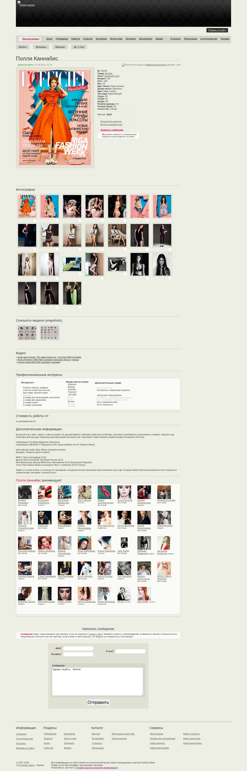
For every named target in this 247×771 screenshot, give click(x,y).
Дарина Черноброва (64, 552)
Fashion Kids (167, 30)
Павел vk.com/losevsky (106, 501)
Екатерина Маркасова (63, 501)
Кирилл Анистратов (143, 577)
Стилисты (73, 30)
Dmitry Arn (43, 525)
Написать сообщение (112, 130)
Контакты (21, 743)
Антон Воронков (126, 525)
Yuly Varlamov (124, 576)
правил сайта (96, 634)
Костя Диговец (85, 576)
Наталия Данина (26, 551)
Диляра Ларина (26, 576)
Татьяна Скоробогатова (26, 526)
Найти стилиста (191, 734)
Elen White (142, 601)
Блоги (49, 38)
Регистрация (190, 38)
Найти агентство (191, 738)
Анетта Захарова (86, 601)
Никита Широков (46, 551)
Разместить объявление (162, 738)
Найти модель (157, 743)
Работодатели (119, 738)
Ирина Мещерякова (84, 526)
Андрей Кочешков (23, 501)
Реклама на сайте (25, 748)
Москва (108, 73)
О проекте (175, 38)
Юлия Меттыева (46, 601)
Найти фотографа (159, 748)
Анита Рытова (105, 576)
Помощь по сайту (217, 30)
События (88, 38)
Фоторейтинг (145, 38)
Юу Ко (121, 601)
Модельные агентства (132, 30)
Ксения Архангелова (144, 501)
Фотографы (48, 30)
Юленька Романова (142, 552)
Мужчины (60, 46)
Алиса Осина (64, 601)
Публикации (62, 38)
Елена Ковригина (106, 551)
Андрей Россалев (166, 500)
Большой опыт (112, 76)
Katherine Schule (26, 601)
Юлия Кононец (165, 525)
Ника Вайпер (64, 525)
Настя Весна (84, 500)
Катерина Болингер (162, 552)
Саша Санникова (47, 576)
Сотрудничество (208, 38)
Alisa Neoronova (106, 525)
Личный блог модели (111, 121)
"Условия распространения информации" (96, 767)
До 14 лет (79, 46)
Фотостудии (116, 38)
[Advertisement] (124, 9)
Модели (24, 30)
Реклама (225, 38)
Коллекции (101, 38)
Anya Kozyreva (125, 500)
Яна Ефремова (65, 576)
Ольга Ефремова (86, 551)
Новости (75, 38)
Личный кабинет (31, 39)
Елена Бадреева (106, 601)
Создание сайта (26, 765)
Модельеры (98, 30)
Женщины (41, 46)
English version (27, 5)
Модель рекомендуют (111, 124)
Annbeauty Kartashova (43, 501)
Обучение (131, 38)
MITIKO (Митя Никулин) (164, 577)
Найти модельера (192, 743)
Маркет (159, 38)
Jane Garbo (123, 551)
